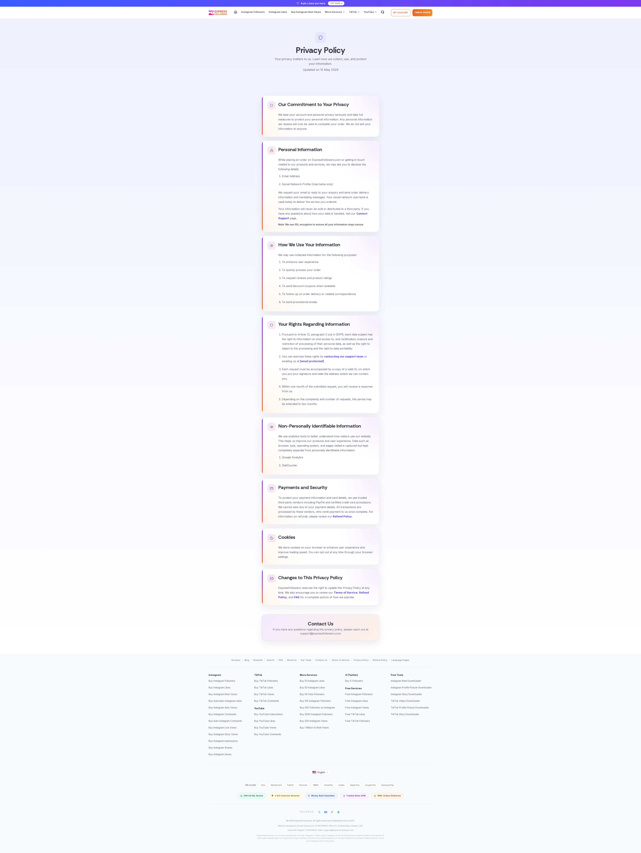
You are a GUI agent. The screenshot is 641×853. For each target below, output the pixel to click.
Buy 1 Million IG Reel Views (314, 727)
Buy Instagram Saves (220, 754)
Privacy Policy (361, 660)
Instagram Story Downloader (406, 694)
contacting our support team (343, 356)
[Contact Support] (382, 12)
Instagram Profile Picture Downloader (411, 687)
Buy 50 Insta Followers (312, 694)
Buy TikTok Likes (263, 687)
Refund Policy (342, 516)
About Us (292, 660)
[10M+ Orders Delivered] (387, 795)
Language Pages (400, 660)
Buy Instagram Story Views (223, 734)
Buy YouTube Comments (267, 734)
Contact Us (321, 660)
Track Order (422, 12)
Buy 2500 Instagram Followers (316, 714)
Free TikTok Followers (357, 720)
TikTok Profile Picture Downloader (410, 707)
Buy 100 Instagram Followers (315, 700)
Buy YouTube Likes (264, 720)
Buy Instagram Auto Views (223, 707)
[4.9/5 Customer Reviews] (285, 795)
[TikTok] (332, 811)
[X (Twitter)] (319, 811)
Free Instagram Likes (356, 700)
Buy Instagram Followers (222, 680)
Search (270, 660)
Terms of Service (345, 592)
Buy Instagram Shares (220, 747)
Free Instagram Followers (359, 694)
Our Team (306, 660)
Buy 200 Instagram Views (314, 720)
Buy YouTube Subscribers (268, 714)
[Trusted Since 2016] (354, 795)
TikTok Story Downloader (405, 714)
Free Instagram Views (357, 707)
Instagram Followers (253, 12)
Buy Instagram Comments (222, 714)
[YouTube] (325, 811)
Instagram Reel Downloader (406, 680)
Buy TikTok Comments (266, 700)
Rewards (258, 660)
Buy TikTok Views (264, 694)
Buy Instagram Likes (219, 687)
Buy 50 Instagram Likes (312, 687)
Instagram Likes (278, 12)
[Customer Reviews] (338, 811)
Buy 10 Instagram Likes (312, 680)
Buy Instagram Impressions (223, 740)
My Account (400, 12)
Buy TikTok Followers (266, 680)
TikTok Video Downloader (405, 700)
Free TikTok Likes (355, 714)
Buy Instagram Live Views (223, 727)
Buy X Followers (354, 680)
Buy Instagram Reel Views (306, 12)
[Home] (235, 12)
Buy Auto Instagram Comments (225, 720)
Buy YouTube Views (265, 727)
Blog (247, 660)
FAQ (296, 597)
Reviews (236, 660)
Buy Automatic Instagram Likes (225, 700)
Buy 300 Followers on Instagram (317, 707)
